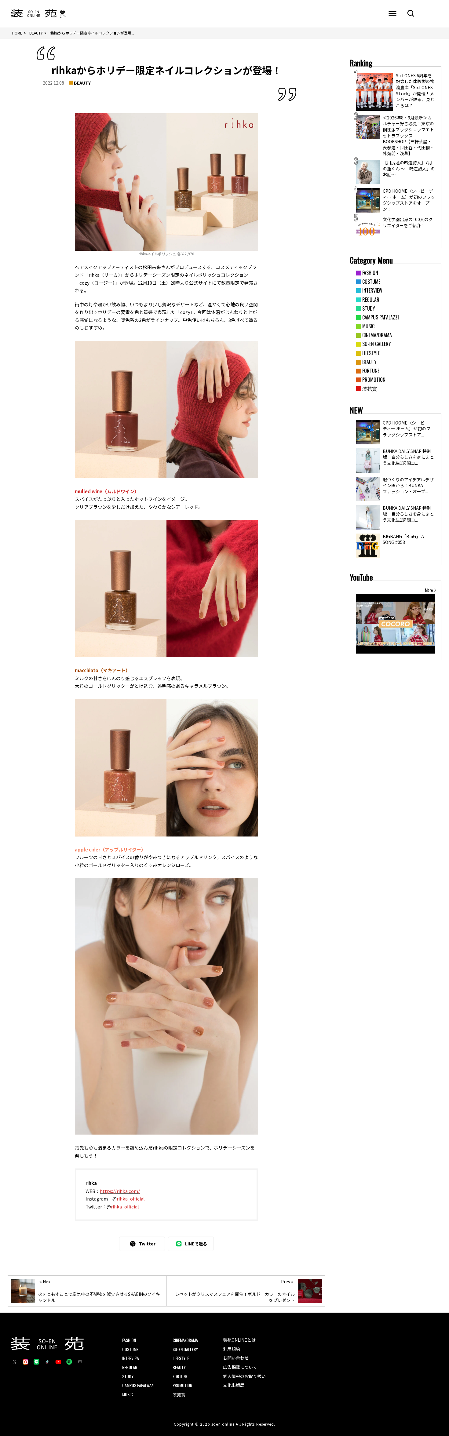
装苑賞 (179, 1394)
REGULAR (129, 1367)
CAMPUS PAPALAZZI (138, 1385)
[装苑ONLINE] (34, 13)
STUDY (127, 1376)
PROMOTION (182, 1385)
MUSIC (127, 1394)
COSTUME (130, 1349)
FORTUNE (180, 1376)
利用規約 (231, 1349)
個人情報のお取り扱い (244, 1376)
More (429, 590)
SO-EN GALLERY (185, 1349)
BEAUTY (82, 83)
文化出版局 (233, 1385)
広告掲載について (240, 1367)
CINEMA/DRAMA (185, 1340)
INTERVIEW (130, 1358)
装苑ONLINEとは (239, 1340)
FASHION (129, 1340)
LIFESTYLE (181, 1358)
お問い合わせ (236, 1358)
